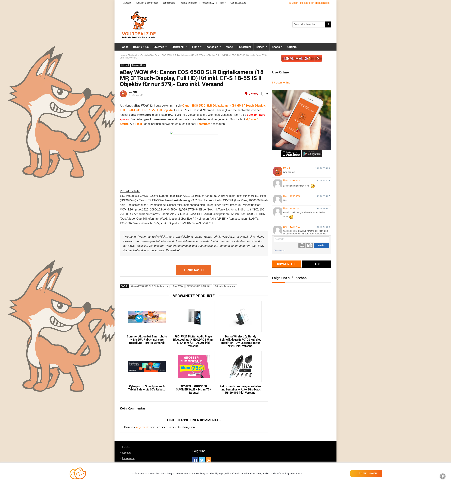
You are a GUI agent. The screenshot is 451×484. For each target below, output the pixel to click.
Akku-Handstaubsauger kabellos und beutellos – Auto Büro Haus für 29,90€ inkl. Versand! (240, 389)
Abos (125, 47)
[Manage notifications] (443, 476)
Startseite (126, 3)
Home (123, 55)
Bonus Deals (169, 3)
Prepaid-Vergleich (188, 3)
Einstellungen (279, 250)
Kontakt (126, 452)
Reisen (260, 47)
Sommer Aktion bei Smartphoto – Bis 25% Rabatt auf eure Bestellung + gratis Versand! (147, 339)
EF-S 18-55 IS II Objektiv (199, 286)
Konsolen (212, 47)
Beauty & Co (141, 47)
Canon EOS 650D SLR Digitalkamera (149, 286)
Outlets (291, 47)
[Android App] (312, 151)
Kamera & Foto (138, 65)
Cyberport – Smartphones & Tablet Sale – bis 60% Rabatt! (146, 388)
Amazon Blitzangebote (147, 3)
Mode (229, 47)
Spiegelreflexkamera (225, 286)
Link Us (126, 447)
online (281, 82)
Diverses (158, 47)
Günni (133, 91)
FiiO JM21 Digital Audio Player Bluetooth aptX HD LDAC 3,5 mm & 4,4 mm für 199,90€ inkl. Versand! (193, 341)
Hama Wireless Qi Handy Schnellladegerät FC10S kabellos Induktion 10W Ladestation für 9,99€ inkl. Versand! (240, 341)
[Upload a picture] (309, 245)
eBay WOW (177, 286)
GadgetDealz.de (238, 3)
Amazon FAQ (208, 3)
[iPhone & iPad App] (291, 151)
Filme (195, 47)
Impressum (128, 458)
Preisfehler (244, 47)
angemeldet (143, 427)
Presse (222, 3)
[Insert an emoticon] (301, 245)
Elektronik (178, 47)
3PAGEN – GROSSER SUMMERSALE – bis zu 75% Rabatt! (194, 389)
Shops (276, 47)
